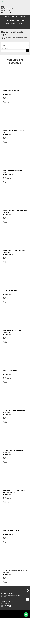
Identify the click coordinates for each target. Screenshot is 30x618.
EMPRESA (22, 16)
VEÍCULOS (14, 16)
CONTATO (21, 24)
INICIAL (7, 16)
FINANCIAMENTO (9, 20)
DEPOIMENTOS (21, 20)
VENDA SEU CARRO (11, 24)
